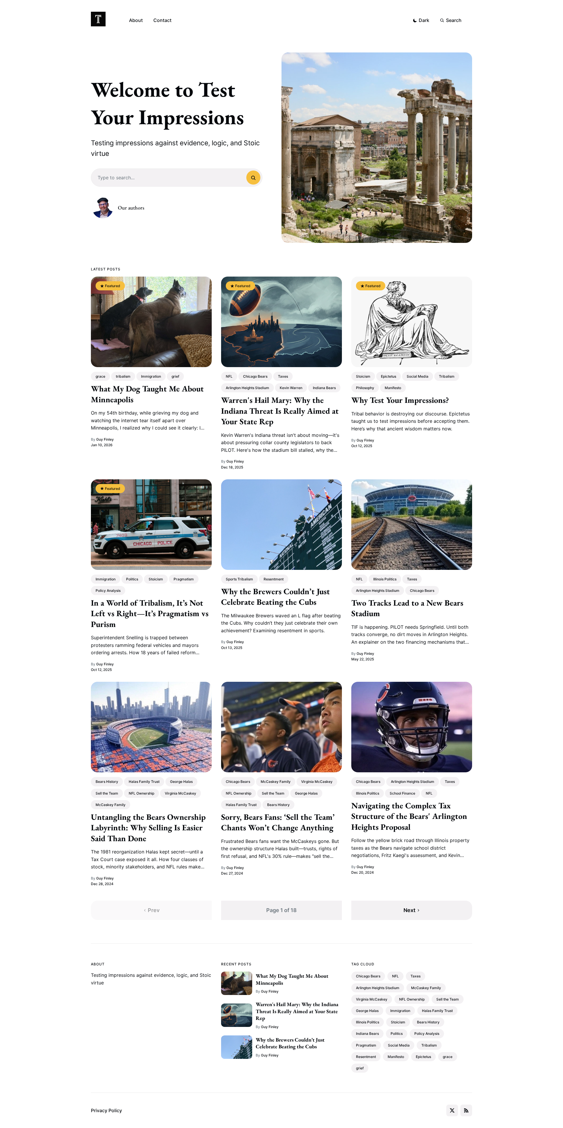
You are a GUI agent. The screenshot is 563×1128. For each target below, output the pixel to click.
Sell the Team (107, 793)
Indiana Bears (324, 388)
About (136, 20)
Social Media (417, 376)
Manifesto (393, 388)
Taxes (283, 376)
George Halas (181, 781)
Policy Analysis (108, 590)
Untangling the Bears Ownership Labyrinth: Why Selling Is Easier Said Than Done (148, 828)
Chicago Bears (255, 376)
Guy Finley (105, 439)
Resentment (274, 579)
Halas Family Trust (144, 781)
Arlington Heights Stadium (247, 388)
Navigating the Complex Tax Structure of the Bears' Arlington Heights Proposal (409, 816)
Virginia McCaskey (180, 793)
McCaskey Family (111, 804)
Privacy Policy (106, 1110)
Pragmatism (184, 579)
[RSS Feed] (466, 1110)
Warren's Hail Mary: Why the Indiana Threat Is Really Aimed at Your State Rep (280, 411)
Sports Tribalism (239, 579)
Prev (154, 910)
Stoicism (363, 376)
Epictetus (388, 376)
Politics (132, 579)
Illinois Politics (384, 579)
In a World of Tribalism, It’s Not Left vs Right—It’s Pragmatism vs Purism (149, 613)
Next (409, 910)
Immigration (151, 376)
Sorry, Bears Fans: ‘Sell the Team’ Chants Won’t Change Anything (278, 822)
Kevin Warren (291, 388)
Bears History (107, 781)
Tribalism (447, 376)
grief (175, 376)
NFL (229, 376)
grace (100, 376)
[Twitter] (452, 1110)
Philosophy (365, 388)
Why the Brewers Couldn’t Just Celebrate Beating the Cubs (275, 596)
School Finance (402, 793)
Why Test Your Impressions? (400, 400)
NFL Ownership (141, 793)
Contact (162, 20)
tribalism (123, 376)
